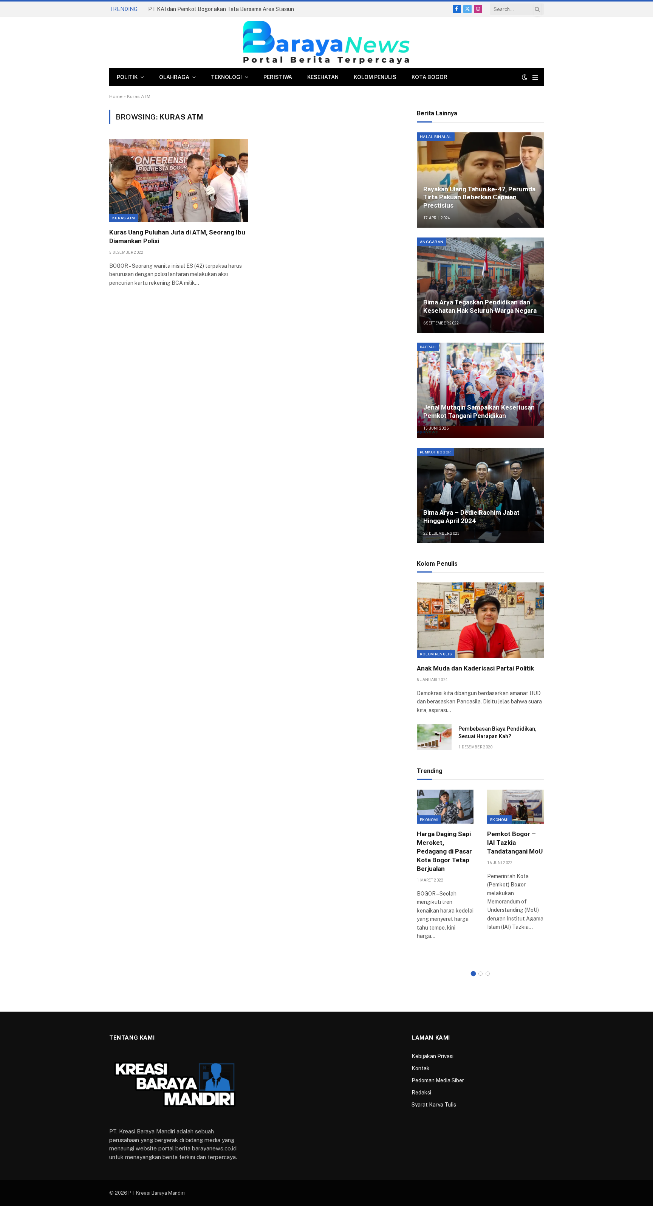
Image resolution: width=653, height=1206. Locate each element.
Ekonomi (429, 819)
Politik (127, 77)
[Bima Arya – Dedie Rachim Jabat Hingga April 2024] (480, 495)
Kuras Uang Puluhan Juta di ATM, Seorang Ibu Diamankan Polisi (177, 236)
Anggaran (431, 241)
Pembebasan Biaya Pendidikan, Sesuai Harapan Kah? (497, 732)
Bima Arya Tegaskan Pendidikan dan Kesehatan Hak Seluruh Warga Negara (480, 306)
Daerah (428, 347)
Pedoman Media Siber (438, 1080)
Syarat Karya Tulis (434, 1105)
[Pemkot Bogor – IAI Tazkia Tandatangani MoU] (515, 806)
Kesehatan (323, 77)
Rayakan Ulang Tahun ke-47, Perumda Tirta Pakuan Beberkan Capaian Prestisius (479, 197)
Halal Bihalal (436, 136)
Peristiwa (277, 77)
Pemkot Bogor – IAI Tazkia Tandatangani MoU (515, 842)
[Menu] (535, 77)
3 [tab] (487, 973)
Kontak (421, 1068)
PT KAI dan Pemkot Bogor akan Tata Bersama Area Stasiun (221, 9)
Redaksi (421, 1093)
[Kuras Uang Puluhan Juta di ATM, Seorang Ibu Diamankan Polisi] (178, 180)
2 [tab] (480, 973)
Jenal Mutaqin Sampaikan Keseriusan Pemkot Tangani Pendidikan (479, 411)
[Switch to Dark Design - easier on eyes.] (524, 77)
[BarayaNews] (326, 42)
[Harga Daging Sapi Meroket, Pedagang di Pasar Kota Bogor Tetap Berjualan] (445, 806)
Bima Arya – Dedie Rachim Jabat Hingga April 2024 (471, 517)
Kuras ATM (123, 218)
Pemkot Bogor (435, 452)
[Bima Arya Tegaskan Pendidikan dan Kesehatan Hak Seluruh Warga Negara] (480, 285)
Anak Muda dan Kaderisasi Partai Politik (475, 668)
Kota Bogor (429, 77)
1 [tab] (473, 973)
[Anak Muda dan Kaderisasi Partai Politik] (480, 620)
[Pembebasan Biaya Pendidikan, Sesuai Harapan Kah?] (434, 737)
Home (115, 96)
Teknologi (226, 77)
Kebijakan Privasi (432, 1056)
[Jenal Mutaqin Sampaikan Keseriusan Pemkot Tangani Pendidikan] (480, 390)
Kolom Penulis (375, 77)
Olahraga (174, 77)
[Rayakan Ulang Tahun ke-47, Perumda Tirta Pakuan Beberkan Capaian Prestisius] (480, 180)
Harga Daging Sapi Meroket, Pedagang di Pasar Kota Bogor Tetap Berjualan (444, 851)
